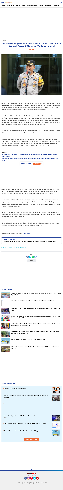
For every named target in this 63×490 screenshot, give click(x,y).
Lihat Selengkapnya (31, 439)
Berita (23, 5)
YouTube (38, 480)
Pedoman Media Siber (26, 482)
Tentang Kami (36, 482)
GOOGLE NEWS (27, 233)
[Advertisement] (31, 11)
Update (37, 163)
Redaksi (18, 482)
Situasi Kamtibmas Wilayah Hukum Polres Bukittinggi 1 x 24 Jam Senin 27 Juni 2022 (27, 396)
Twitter (35, 480)
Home (3, 5)
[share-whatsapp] (33, 257)
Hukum (41, 5)
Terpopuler (10, 5)
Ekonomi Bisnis (32, 5)
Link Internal (44, 482)
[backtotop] (31, 470)
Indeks (18, 5)
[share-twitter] (30, 257)
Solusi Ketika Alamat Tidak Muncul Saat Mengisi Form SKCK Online (25, 423)
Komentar (32, 260)
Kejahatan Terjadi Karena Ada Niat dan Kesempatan (20, 416)
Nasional (56, 5)
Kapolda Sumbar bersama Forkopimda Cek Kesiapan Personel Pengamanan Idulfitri (29, 241)
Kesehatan (48, 5)
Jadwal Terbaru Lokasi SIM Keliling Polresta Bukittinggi (21, 431)
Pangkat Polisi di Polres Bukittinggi (15, 388)
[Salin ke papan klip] (35, 257)
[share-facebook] (27, 257)
